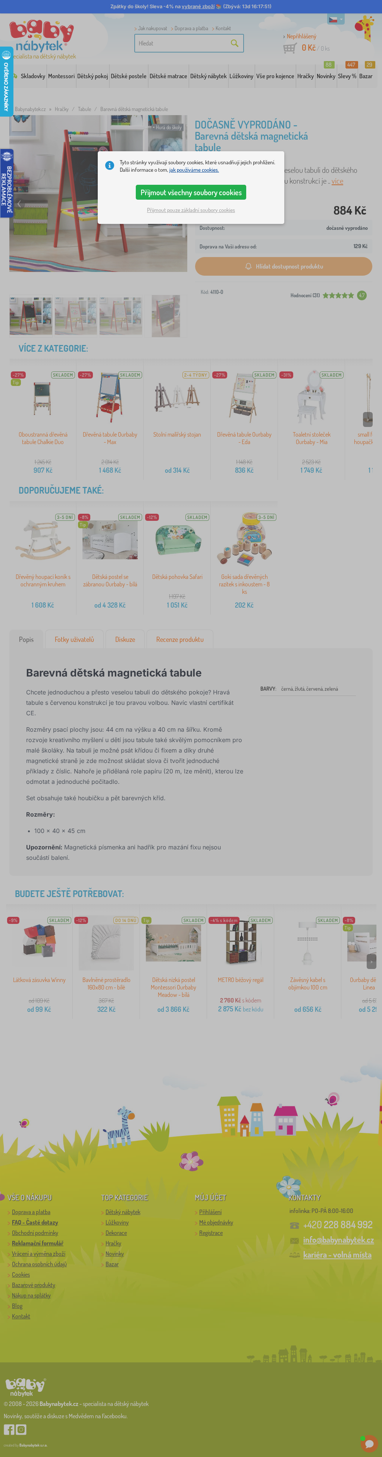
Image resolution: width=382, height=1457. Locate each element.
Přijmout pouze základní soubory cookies (191, 209)
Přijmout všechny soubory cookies (191, 192)
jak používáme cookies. (194, 169)
